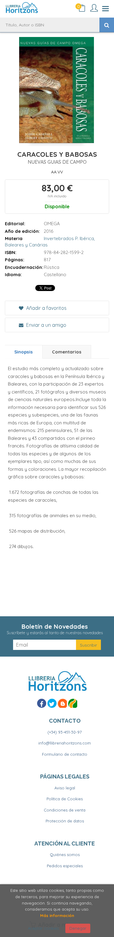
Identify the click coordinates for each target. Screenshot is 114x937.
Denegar (77, 928)
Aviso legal (64, 787)
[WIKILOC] (72, 703)
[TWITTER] (52, 703)
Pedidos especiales (65, 865)
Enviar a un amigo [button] (45, 325)
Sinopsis (23, 352)
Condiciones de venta (64, 810)
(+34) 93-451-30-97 (64, 732)
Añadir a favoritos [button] (46, 308)
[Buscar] (106, 25)
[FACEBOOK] (41, 703)
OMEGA (52, 223)
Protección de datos (65, 820)
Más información (57, 915)
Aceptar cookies (43, 928)
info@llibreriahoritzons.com (64, 743)
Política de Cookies (65, 798)
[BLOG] (62, 703)
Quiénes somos (65, 854)
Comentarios (66, 352)
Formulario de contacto (64, 754)
